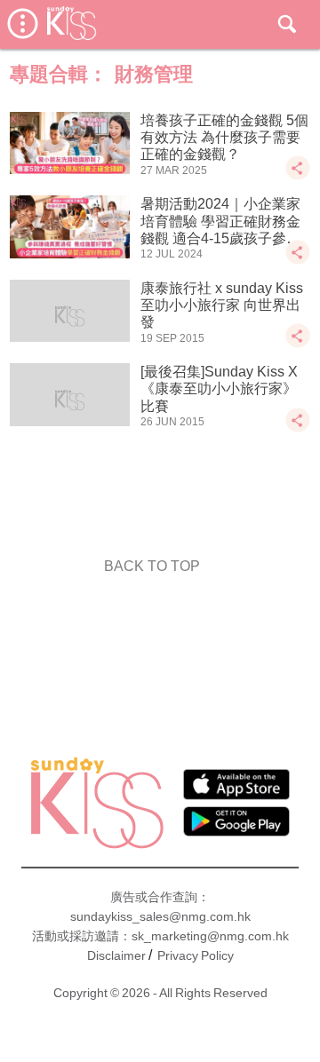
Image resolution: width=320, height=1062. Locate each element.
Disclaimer (116, 955)
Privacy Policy (195, 955)
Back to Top (152, 566)
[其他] (297, 176)
